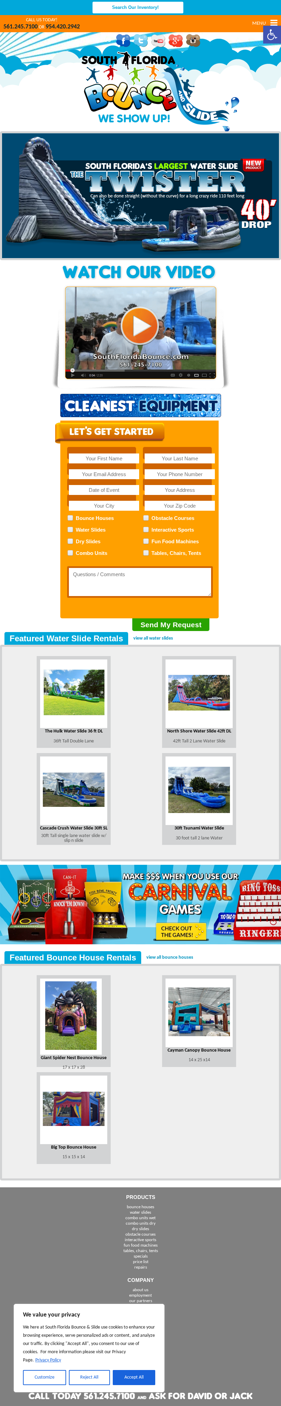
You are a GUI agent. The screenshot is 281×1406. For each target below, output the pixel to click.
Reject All (89, 1377)
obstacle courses (140, 1234)
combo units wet (140, 1218)
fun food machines (141, 1245)
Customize (44, 1377)
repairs (140, 1267)
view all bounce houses (169, 957)
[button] (272, 35)
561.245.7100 (20, 27)
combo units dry (141, 1223)
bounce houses (140, 1207)
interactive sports (140, 1240)
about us (140, 1290)
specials (141, 1256)
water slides (140, 1212)
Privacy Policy (48, 1360)
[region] (89, 1348)
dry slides (140, 1229)
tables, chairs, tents (140, 1251)
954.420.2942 (63, 27)
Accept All (134, 1377)
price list (140, 1262)
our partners (140, 1301)
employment (140, 1295)
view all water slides (153, 638)
